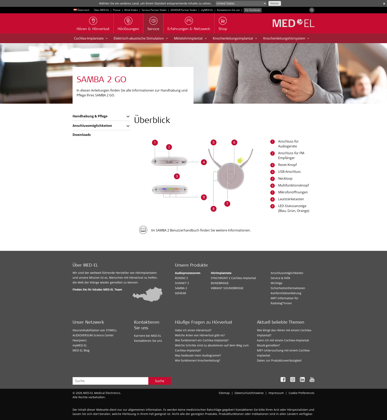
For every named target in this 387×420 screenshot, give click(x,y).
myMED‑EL (207, 10)
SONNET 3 (182, 283)
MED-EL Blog (81, 350)
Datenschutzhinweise (249, 393)
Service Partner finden (154, 10)
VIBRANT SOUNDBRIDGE (227, 288)
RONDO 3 (181, 278)
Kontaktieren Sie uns (228, 10)
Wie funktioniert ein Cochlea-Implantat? (202, 340)
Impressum (276, 393)
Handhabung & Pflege (90, 116)
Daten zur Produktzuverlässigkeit (279, 360)
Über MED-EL (101, 10)
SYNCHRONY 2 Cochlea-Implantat (233, 278)
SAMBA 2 (181, 288)
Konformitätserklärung (286, 293)
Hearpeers (80, 340)
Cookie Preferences (301, 393)
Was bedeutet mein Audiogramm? (198, 355)
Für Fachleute (252, 10)
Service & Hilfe (280, 278)
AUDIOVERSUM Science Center (93, 335)
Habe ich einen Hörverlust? (193, 330)
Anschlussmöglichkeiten (92, 125)
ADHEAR (180, 293)
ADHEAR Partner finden (184, 10)
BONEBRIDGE (220, 283)
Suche (159, 381)
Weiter (274, 3)
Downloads (82, 134)
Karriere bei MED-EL (147, 336)
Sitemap (224, 393)
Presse (117, 10)
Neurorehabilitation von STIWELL (95, 330)
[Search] (311, 10)
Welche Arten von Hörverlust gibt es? (200, 335)
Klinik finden (131, 10)
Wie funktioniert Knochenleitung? (197, 360)
